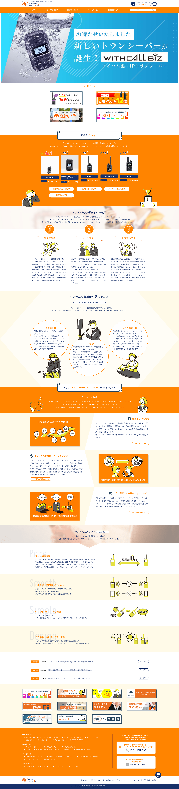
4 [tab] (95, 86)
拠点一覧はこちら (141, 443)
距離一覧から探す (89, 189)
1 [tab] (84, 86)
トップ (32, 10)
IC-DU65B (49, 177)
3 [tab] (91, 86)
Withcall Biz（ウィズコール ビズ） (69, 177)
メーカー (43, 181)
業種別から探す (61, 195)
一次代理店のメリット (139, 512)
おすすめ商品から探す (61, 189)
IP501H (129, 176)
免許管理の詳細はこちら (40, 479)
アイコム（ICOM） (53, 181)
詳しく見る (143, 661)
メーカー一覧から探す (116, 189)
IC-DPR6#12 (109, 176)
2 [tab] (88, 86)
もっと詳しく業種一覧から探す (89, 302)
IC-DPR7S (89, 176)
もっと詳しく (102, 532)
